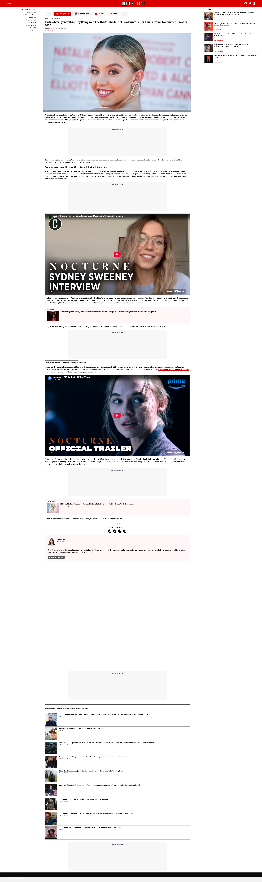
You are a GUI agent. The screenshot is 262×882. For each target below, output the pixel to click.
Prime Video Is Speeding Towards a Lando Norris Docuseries (81, 677)
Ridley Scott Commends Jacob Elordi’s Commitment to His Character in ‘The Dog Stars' (91, 720)
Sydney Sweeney (87, 115)
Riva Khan (50, 30)
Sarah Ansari (218, 30)
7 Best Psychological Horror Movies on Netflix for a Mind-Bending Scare (235, 56)
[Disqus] (117, 592)
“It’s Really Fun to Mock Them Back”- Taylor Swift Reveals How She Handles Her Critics (234, 24)
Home (9, 3)
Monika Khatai (218, 62)
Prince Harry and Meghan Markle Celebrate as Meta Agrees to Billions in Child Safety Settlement (95, 706)
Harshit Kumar (218, 40)
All (48, 14)
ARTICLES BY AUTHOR (56, 557)
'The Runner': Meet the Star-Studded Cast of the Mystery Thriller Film (84, 748)
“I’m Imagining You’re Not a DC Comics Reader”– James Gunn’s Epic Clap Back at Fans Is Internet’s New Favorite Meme (103, 663)
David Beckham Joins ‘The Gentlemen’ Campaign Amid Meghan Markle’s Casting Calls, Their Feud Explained (99, 734)
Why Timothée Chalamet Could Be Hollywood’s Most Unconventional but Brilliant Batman (231, 45)
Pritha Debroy (218, 19)
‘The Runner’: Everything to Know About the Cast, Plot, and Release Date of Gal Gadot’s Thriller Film (96, 762)
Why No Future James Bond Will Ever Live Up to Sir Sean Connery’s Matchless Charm (235, 35)
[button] (190, 111)
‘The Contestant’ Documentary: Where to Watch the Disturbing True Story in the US (90, 776)
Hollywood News (55, 18)
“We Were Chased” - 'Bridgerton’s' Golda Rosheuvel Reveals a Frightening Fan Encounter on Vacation (234, 13)
